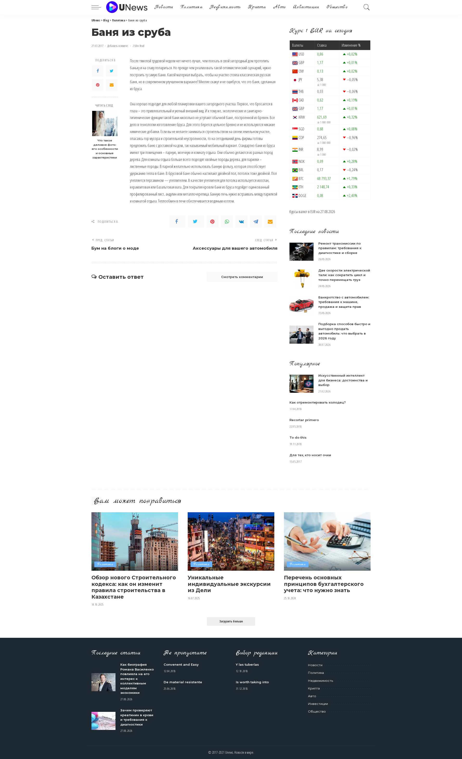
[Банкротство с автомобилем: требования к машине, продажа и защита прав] (301, 305)
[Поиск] (367, 7)
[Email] (111, 85)
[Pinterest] (97, 85)
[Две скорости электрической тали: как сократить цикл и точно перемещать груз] (301, 279)
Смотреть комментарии (242, 277)
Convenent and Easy (181, 664)
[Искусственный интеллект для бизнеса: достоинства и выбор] (301, 384)
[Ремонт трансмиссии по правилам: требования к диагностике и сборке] (301, 252)
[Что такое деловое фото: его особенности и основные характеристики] (104, 123)
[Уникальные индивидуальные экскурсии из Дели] (231, 541)
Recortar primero (304, 420)
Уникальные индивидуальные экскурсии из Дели (229, 583)
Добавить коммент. (118, 45)
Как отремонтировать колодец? (317, 402)
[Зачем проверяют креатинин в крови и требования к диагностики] (103, 721)
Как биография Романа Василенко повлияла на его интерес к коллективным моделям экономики (137, 679)
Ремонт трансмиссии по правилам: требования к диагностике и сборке (339, 248)
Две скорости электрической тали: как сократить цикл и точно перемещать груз (344, 275)
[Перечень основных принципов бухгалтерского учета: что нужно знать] (327, 541)
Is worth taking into (252, 682)
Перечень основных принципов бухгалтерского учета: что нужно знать (324, 583)
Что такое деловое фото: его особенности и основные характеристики (105, 149)
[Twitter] (111, 71)
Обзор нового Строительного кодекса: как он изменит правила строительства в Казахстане (133, 587)
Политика (105, 564)
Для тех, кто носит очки (310, 455)
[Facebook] (97, 71)
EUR (312, 211)
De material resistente (183, 682)
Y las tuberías (247, 664)
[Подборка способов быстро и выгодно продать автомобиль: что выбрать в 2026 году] (301, 335)
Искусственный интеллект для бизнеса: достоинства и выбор (343, 380)
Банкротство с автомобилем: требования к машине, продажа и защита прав (343, 302)
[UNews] (127, 7)
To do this (298, 437)
